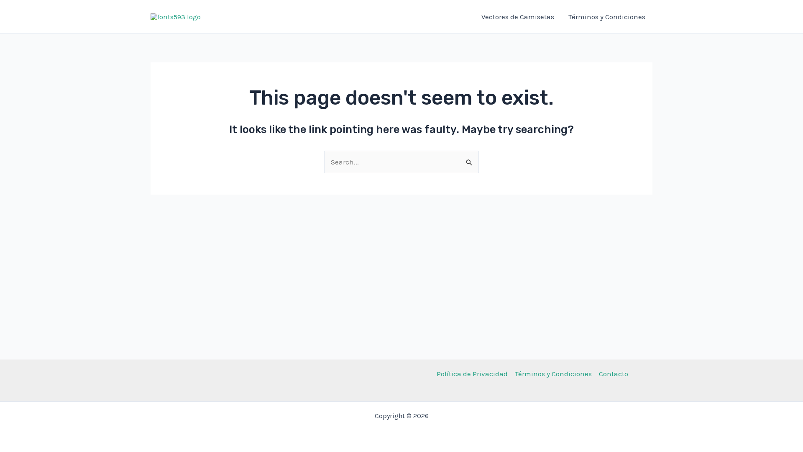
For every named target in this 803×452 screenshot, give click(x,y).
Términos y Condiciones (606, 17)
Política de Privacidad (472, 374)
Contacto (613, 374)
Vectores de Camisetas (517, 17)
